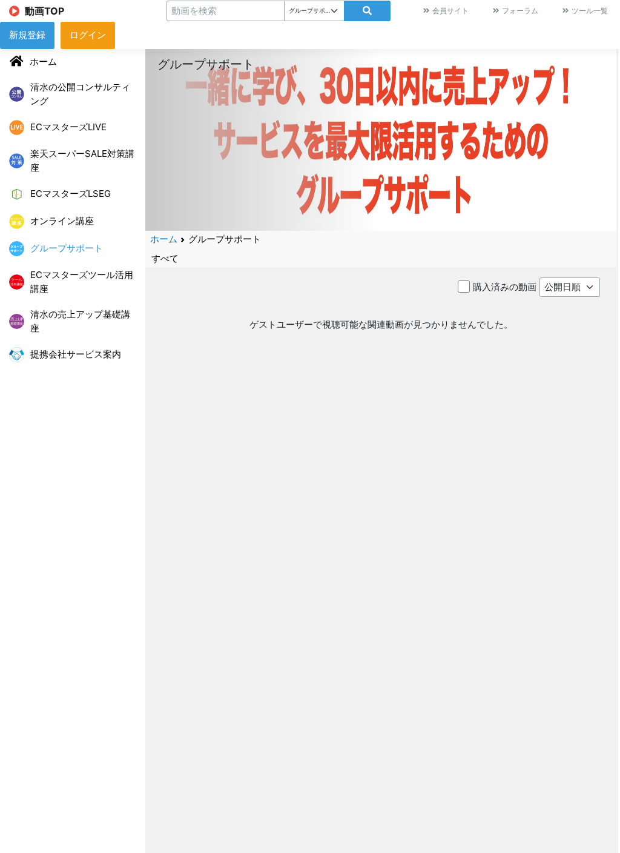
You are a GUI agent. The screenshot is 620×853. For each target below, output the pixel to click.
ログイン (88, 35)
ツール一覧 (590, 10)
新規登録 (27, 35)
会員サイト (450, 10)
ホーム (163, 239)
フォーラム (520, 10)
